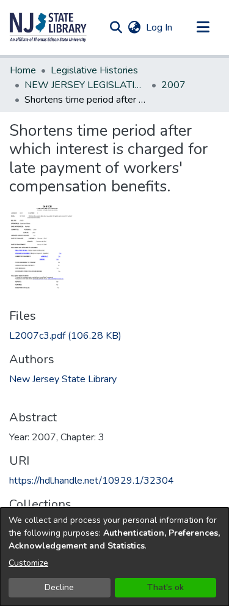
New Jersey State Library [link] (63, 379)
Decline (59, 587)
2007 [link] (173, 85)
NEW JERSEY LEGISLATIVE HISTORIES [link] (85, 85)
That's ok (165, 587)
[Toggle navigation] (203, 27)
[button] (48, 27)
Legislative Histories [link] (94, 70)
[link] (65, 335)
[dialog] (114, 557)
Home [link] (23, 70)
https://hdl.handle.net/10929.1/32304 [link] (91, 480)
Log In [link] (159, 27)
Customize (28, 563)
